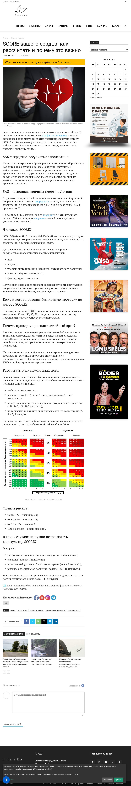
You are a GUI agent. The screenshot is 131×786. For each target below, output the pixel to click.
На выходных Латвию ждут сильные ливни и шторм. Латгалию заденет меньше (41, 661)
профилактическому (54, 135)
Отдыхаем (63, 26)
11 (104, 79)
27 (115, 89)
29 (125, 89)
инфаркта (49, 215)
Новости (20, 26)
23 (93, 89)
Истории (49, 26)
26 (109, 89)
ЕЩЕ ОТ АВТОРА (33, 634)
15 (125, 79)
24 (98, 89)
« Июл (93, 97)
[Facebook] (26, 621)
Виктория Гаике (14, 55)
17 (98, 84)
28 (120, 89)
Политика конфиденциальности (50, 760)
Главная (6, 38)
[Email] (44, 621)
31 (98, 94)
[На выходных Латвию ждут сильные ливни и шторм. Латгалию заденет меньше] (43, 648)
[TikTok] (112, 762)
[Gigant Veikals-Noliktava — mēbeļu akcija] (109, 169)
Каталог (116, 26)
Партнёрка (102, 26)
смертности (42, 201)
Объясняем (34, 26)
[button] (125, 26)
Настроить (9, 779)
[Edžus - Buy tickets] (109, 254)
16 (93, 84)
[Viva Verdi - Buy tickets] (109, 211)
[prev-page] (4, 672)
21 (120, 84)
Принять (118, 779)
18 (104, 84)
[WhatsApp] (38, 621)
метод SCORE (22, 610)
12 (109, 79)
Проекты (77, 26)
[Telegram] (49, 621)
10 (98, 79)
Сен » (99, 97)
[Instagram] (99, 762)
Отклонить (107, 779)
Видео (89, 26)
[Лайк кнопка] (6, 603)
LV (125, 2)
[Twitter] (32, 621)
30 (93, 94)
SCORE (12, 610)
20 (115, 84)
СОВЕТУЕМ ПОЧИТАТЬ (13, 634)
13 (115, 79)
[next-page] (8, 672)
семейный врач (73, 610)
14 (120, 79)
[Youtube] (119, 762)
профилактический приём (55, 610)
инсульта (39, 218)
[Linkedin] (55, 621)
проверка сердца (36, 610)
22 (125, 84)
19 (109, 84)
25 (104, 89)
